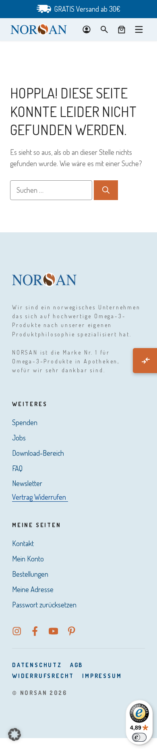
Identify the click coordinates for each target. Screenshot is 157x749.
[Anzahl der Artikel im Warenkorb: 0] (122, 29)
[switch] (139, 737)
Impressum (102, 675)
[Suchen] (106, 190)
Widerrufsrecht (43, 675)
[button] (14, 734)
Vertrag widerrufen (39, 496)
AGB (76, 664)
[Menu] (139, 29)
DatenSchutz (37, 664)
